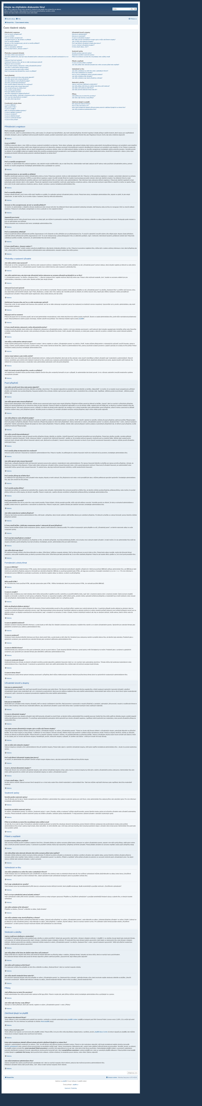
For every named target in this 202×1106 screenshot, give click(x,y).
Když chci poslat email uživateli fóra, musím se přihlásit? (20, 71)
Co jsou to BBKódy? (10, 105)
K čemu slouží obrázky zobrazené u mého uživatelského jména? (23, 65)
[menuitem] (18, 18)
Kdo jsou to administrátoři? (79, 34)
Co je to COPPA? (9, 36)
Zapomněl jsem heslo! (11, 45)
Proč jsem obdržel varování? (13, 91)
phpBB (81, 319)
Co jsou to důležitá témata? (12, 116)
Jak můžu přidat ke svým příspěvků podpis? (17, 81)
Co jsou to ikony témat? (11, 119)
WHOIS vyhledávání (11, 1046)
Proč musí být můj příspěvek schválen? (16, 97)
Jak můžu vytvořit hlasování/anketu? (15, 82)
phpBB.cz (75, 1084)
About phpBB (45, 1021)
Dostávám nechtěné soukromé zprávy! (83, 54)
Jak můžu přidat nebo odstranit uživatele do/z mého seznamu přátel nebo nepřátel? (95, 64)
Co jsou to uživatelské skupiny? (81, 38)
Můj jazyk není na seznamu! (13, 64)
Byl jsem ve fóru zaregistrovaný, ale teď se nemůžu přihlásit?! (22, 43)
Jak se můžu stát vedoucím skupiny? (82, 41)
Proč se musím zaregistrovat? (13, 34)
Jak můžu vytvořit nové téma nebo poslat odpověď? (19, 77)
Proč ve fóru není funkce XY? (80, 105)
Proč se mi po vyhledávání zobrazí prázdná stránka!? (87, 74)
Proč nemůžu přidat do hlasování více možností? (18, 84)
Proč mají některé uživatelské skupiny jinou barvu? (86, 43)
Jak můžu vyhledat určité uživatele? (82, 76)
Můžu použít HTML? (10, 107)
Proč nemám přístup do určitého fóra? (15, 88)
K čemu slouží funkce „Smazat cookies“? (16, 48)
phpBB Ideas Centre (101, 1032)
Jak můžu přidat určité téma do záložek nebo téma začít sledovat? (91, 86)
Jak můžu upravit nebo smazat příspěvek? (17, 79)
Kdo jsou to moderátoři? (78, 36)
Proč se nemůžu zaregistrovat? (14, 38)
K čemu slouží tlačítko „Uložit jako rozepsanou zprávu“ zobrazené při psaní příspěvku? (29, 95)
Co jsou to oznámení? (11, 114)
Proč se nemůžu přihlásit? (12, 41)
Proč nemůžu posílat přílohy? (13, 90)
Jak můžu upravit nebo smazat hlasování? (17, 86)
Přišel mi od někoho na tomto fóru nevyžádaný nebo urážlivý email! (91, 56)
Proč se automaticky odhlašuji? (13, 47)
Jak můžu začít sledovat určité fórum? (83, 88)
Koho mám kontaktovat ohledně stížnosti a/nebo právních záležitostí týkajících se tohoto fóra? (98, 107)
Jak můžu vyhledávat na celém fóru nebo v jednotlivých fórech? (90, 71)
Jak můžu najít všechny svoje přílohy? (83, 97)
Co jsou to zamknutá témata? (13, 117)
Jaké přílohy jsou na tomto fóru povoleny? (84, 95)
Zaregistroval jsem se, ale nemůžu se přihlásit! (18, 39)
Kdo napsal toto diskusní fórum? (81, 103)
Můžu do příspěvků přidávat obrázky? (15, 110)
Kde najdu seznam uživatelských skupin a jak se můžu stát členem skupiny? (93, 39)
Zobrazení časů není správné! (13, 60)
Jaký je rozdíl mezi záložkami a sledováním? (84, 84)
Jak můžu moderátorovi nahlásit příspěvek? (17, 93)
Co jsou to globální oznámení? (13, 112)
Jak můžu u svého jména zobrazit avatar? (17, 67)
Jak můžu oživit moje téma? (12, 99)
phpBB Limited (72, 1019)
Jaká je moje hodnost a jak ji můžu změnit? (17, 69)
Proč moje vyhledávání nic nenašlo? (82, 72)
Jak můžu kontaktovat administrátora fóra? (84, 109)
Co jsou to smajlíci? (10, 108)
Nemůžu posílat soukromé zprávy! (82, 53)
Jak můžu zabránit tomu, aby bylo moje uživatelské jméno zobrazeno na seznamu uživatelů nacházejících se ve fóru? (36, 57)
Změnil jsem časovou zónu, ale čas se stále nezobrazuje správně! (23, 62)
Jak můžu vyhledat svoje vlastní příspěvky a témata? (87, 78)
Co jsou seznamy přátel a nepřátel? (82, 62)
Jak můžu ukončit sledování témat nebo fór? (84, 89)
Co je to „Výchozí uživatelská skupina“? (83, 45)
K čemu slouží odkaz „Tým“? (80, 47)
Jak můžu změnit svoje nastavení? (14, 54)
